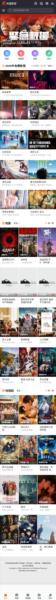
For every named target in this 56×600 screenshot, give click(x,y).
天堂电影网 (9, 3)
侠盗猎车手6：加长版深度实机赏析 (46, 262)
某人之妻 (6, 339)
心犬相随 (44, 339)
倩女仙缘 (6, 182)
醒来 (23, 507)
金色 (4, 547)
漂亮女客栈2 (8, 212)
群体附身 (25, 339)
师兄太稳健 (7, 467)
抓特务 (24, 259)
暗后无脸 (34, 92)
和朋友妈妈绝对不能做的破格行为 (8, 302)
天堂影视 (8, 563)
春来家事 (6, 92)
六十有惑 (6, 507)
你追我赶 (34, 122)
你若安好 (6, 152)
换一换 (49, 223)
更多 (50, 66)
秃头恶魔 (44, 379)
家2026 (5, 379)
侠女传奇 (6, 122)
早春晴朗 (44, 507)
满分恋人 (25, 427)
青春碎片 (25, 467)
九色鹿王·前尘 (37, 212)
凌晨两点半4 (8, 259)
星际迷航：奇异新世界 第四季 (46, 470)
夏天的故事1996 (38, 182)
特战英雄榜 (26, 547)
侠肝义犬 (34, 152)
